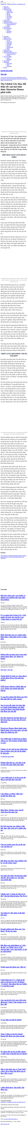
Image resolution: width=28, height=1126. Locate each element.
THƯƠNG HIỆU (8, 21)
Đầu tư (8, 13)
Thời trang (9, 31)
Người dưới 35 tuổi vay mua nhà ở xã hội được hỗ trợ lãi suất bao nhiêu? (14, 678)
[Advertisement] (14, 573)
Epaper (5, 67)
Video (8, 64)
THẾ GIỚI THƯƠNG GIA (10, 23)
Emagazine (9, 66)
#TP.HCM (3, 558)
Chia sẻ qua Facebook (6, 77)
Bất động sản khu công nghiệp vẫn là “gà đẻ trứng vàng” (14, 862)
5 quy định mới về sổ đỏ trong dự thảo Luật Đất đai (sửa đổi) (13, 778)
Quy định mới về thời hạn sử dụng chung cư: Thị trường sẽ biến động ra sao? (14, 741)
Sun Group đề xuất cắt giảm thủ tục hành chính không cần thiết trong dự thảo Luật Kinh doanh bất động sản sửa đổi (13, 708)
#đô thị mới (21, 555)
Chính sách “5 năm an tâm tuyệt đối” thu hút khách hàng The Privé (14, 895)
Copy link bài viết (8, 80)
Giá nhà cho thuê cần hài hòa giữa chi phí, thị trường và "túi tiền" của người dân (14, 878)
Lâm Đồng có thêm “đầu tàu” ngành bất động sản (12, 795)
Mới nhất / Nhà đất (6, 670)
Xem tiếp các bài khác (6, 1100)
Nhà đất (8, 15)
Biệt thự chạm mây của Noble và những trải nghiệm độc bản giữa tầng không (13, 598)
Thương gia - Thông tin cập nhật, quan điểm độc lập (13, 4)
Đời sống (9, 32)
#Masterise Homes (13, 555)
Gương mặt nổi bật (11, 24)
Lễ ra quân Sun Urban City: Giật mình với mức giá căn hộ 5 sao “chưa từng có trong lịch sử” (13, 617)
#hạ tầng (10, 557)
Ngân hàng (9, 10)
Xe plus (8, 19)
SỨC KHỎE (7, 27)
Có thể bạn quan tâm (7, 756)
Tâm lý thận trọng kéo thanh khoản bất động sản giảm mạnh (12, 1035)
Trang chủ (6, 6)
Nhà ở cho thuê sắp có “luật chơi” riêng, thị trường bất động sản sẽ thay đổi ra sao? (13, 1071)
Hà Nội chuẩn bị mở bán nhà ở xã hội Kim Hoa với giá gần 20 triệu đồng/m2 (13, 720)
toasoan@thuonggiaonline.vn (11, 1119)
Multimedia (6, 62)
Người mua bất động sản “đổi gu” (13, 967)
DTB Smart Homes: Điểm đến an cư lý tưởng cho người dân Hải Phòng (13, 688)
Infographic (9, 63)
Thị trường (9, 16)
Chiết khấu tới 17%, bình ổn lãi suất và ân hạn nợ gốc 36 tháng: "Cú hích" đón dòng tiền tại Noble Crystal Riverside (14, 983)
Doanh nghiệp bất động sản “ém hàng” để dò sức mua (13, 930)
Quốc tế (8, 25)
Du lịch (8, 29)
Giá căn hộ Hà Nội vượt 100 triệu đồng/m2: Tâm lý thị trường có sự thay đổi (13, 1002)
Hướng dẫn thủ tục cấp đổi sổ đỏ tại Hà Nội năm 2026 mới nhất (13, 764)
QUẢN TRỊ (6, 20)
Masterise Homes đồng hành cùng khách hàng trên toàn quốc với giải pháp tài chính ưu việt (14, 730)
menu (2, 1)
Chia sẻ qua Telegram (11, 78)
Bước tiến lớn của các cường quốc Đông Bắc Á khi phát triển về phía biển (14, 637)
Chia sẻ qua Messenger (16, 77)
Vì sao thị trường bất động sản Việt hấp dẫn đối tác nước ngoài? (14, 698)
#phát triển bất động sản (18, 557)
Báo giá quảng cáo (5, 1124)
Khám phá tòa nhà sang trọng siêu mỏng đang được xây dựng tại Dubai (14, 656)
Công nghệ (9, 17)
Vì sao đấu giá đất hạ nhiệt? (11, 1020)
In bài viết (19, 78)
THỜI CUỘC (7, 8)
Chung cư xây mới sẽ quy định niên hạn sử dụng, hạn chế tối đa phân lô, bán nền (14, 751)
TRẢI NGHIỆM (8, 28)
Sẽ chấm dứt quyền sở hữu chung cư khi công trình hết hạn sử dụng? (14, 1053)
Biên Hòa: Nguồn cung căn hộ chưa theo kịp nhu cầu (12, 811)
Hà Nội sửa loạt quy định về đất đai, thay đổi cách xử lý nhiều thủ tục (13, 828)
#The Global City (5, 555)
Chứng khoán (10, 12)
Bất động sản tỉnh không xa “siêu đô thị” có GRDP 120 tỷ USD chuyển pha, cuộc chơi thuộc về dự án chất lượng (14, 948)
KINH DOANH (7, 9)
